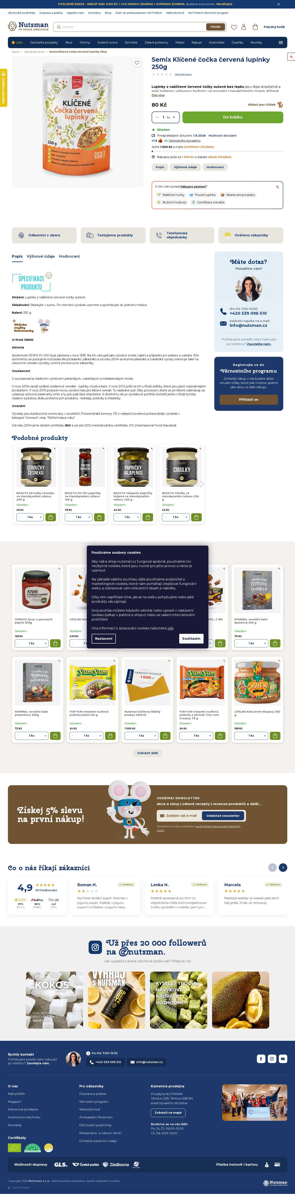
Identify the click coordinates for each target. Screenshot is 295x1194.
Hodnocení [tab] (69, 256)
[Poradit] (59, 568)
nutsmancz (272, 1059)
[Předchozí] (272, 867)
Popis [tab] (17, 256)
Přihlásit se (248, 400)
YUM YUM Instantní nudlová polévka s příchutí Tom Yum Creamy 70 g (199, 715)
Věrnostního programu (185, 140)
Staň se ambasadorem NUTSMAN (138, 12)
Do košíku (232, 117)
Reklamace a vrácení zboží (100, 1133)
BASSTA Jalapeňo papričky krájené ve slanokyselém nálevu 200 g (133, 496)
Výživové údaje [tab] (41, 256)
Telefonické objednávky (177, 235)
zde (170, 628)
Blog (108, 12)
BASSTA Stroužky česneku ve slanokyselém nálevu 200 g (35, 496)
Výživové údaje (185, 167)
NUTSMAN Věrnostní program (208, 12)
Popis (160, 167)
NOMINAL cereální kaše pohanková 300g (31, 713)
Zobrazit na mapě (168, 1112)
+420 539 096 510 (108, 1062)
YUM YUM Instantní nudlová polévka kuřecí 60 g (89, 713)
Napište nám (75, 12)
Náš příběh (16, 1094)
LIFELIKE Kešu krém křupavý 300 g (257, 713)
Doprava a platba (51, 12)
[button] (170, 195)
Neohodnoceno (183, 74)
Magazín (14, 1102)
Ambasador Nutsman (96, 1117)
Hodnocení (215, 167)
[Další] (283, 867)
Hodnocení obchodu (24, 1117)
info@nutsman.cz (149, 1062)
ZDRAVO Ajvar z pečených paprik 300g (34, 621)
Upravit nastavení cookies (102, 1180)
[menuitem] (17, 42)
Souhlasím (191, 639)
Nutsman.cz (261, 1059)
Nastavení (103, 639)
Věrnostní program (93, 1102)
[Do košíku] (55, 643)
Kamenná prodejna (23, 1109)
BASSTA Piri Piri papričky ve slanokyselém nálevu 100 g (83, 496)
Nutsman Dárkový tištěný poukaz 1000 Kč (142, 713)
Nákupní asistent (193, 186)
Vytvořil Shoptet (21, 1187)
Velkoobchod (175, 12)
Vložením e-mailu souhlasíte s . (198, 828)
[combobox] (139, 27)
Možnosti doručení (223, 135)
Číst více (158, 95)
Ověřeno (125, 884)
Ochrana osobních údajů (98, 1141)
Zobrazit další (147, 753)
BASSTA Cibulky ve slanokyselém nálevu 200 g (180, 496)
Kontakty (94, 12)
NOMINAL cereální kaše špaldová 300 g (251, 621)
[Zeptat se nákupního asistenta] (278, 187)
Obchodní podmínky (21, 12)
